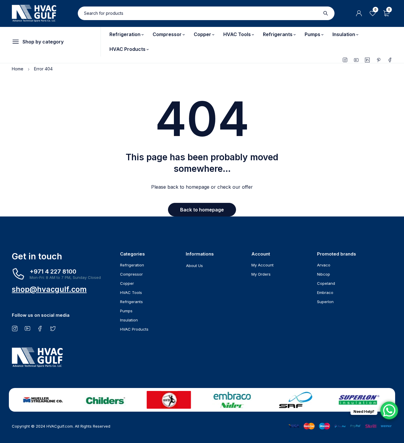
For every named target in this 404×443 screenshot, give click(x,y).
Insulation (129, 320)
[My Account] (359, 13)
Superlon (325, 301)
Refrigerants (131, 301)
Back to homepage (202, 210)
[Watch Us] (27, 328)
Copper (127, 283)
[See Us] (14, 328)
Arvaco (323, 265)
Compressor (131, 274)
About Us (194, 265)
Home (17, 68)
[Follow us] (53, 328)
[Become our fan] (40, 328)
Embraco (325, 292)
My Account (262, 265)
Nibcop (323, 274)
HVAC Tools (131, 292)
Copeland (326, 283)
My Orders (261, 274)
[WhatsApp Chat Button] (389, 410)
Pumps (126, 310)
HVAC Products (134, 329)
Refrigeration (132, 265)
